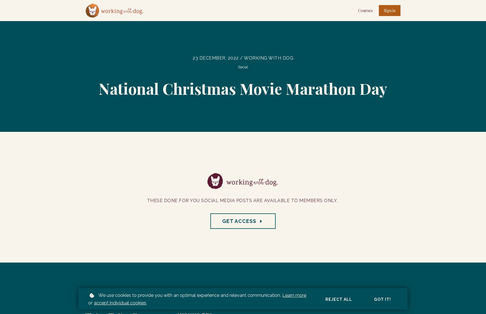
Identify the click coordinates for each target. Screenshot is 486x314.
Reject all (338, 299)
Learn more (294, 295)
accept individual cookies (120, 303)
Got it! (382, 299)
